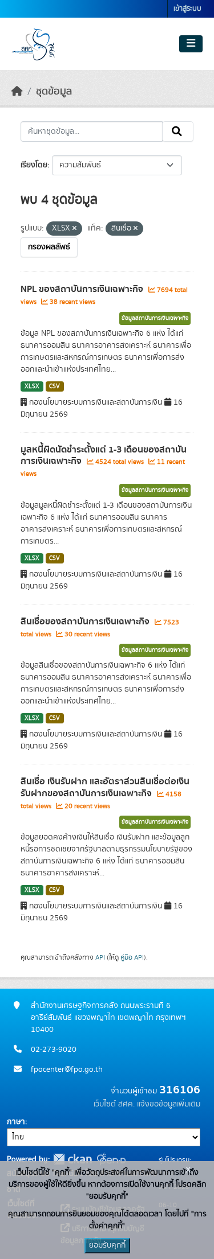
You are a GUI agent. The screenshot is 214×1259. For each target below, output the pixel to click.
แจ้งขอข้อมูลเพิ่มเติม (168, 1104)
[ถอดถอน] (74, 228)
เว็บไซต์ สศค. (114, 1104)
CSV (54, 386)
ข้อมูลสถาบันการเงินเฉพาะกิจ (155, 318)
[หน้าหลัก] (17, 91)
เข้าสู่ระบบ (187, 8)
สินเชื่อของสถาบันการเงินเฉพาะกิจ (86, 621)
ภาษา (16, 1122)
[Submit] (177, 131)
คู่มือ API (132, 957)
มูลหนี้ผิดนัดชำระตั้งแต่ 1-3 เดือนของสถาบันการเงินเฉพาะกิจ (104, 455)
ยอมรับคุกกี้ (107, 1245)
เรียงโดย (34, 165)
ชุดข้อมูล (54, 91)
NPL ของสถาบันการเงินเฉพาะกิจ (83, 289)
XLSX (32, 386)
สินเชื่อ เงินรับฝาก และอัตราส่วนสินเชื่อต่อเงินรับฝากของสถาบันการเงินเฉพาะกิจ (105, 787)
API (100, 957)
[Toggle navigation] (191, 43)
